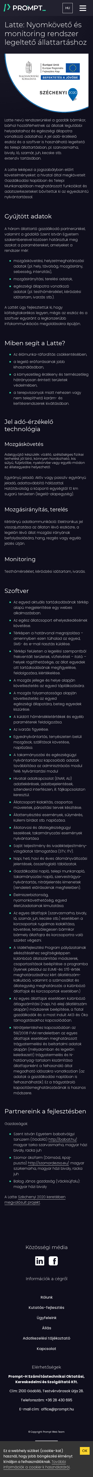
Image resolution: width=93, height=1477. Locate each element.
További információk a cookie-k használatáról (36, 1464)
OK (84, 1450)
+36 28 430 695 (58, 1400)
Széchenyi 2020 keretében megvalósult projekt (35, 1199)
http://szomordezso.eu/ (48, 1163)
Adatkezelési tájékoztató (46, 1338)
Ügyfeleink (46, 1317)
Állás (46, 1328)
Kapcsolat (46, 1348)
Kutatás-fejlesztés (46, 1307)
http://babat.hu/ (63, 1139)
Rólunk (47, 1297)
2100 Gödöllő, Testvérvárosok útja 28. (51, 1391)
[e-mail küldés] (57, 1409)
